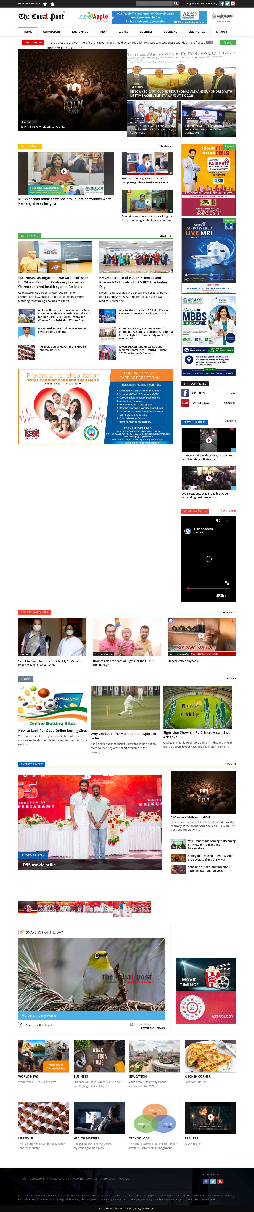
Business (146, 31)
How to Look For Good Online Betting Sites (52, 730)
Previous (25, 837)
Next (154, 837)
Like (233, 392)
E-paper (221, 31)
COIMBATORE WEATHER (206, 944)
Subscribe (229, 403)
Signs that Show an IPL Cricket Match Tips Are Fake (196, 734)
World (123, 31)
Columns (170, 31)
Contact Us (196, 31)
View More (165, 146)
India (103, 31)
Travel (228, 42)
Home (28, 31)
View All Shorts (228, 510)
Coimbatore (51, 31)
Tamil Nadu (80, 31)
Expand (229, 146)
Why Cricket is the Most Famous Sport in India (123, 735)
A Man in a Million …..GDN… (192, 817)
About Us (123, 1178)
